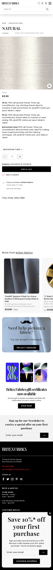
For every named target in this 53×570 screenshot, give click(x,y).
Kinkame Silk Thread (16, 23)
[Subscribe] (43, 552)
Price (4, 92)
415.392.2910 (8, 466)
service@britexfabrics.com (15, 469)
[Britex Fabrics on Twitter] (8, 479)
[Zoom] (49, 86)
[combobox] (26, 9)
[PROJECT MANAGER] (26, 334)
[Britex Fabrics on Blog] (21, 479)
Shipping (6, 164)
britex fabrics (24, 252)
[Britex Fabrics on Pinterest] (16, 479)
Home (4, 23)
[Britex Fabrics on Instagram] (12, 479)
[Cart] (46, 3)
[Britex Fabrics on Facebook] (3, 479)
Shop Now (26, 405)
